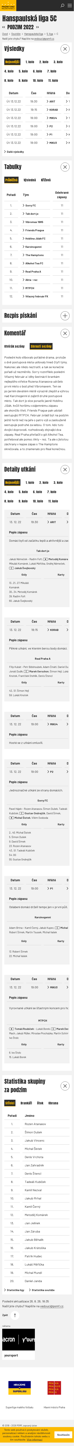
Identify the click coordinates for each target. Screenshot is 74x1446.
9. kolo (23, 80)
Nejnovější (12, 62)
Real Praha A (33, 271)
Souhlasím (63, 1434)
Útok (40, 1103)
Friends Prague (34, 230)
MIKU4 (53, 117)
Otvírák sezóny (14, 346)
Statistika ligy (15, 1290)
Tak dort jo (31, 213)
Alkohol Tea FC (34, 263)
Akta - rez (31, 279)
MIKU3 (53, 142)
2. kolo (43, 62)
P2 (51, 126)
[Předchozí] (3, 27)
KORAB (53, 109)
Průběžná (11, 180)
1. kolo (30, 62)
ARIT (52, 101)
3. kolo (58, 62)
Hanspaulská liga (33, 33)
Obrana (53, 1103)
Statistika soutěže (43, 1290)
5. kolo (23, 71)
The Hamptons (34, 255)
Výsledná (30, 180)
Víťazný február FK (36, 296)
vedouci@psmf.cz (44, 38)
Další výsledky (15, 151)
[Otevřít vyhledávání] (62, 6)
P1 (50, 134)
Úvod (5, 33)
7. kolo (51, 71)
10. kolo (38, 80)
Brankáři (26, 1103)
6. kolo (37, 71)
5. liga (50, 33)
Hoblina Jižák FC (35, 238)
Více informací (34, 1439)
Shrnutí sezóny (41, 346)
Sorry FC (30, 205)
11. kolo (53, 80)
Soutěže (16, 33)
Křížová (46, 180)
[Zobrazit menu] (69, 5)
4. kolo (9, 71)
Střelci (9, 1103)
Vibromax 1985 (34, 221)
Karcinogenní (33, 246)
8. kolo (8, 80)
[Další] (37, 27)
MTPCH (29, 288)
